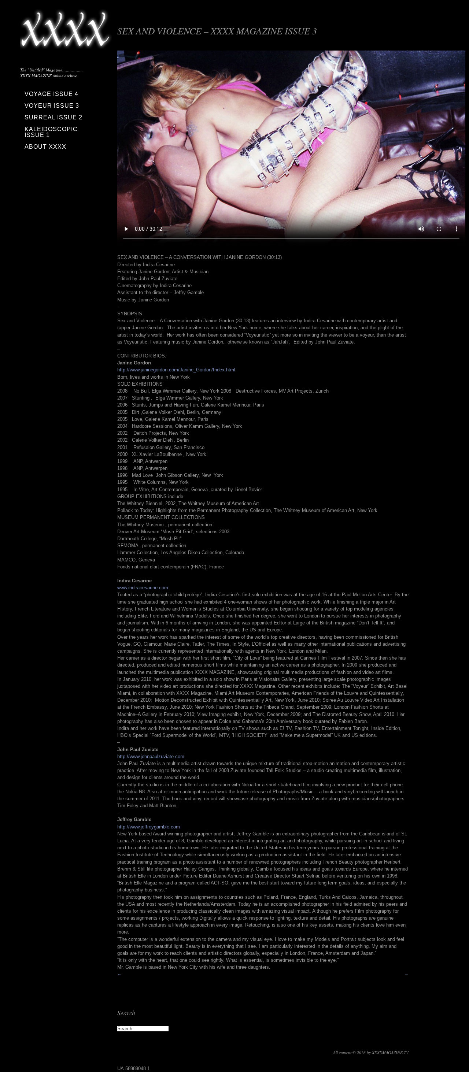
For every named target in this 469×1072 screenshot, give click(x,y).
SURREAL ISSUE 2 (53, 117)
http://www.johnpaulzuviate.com (150, 756)
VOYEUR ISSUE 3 (52, 106)
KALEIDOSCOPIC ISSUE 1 (51, 132)
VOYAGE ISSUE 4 (51, 94)
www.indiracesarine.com (142, 587)
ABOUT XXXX (45, 147)
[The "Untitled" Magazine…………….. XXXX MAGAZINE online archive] (66, 44)
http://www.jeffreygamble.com (148, 827)
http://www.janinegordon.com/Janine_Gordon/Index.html (176, 369)
